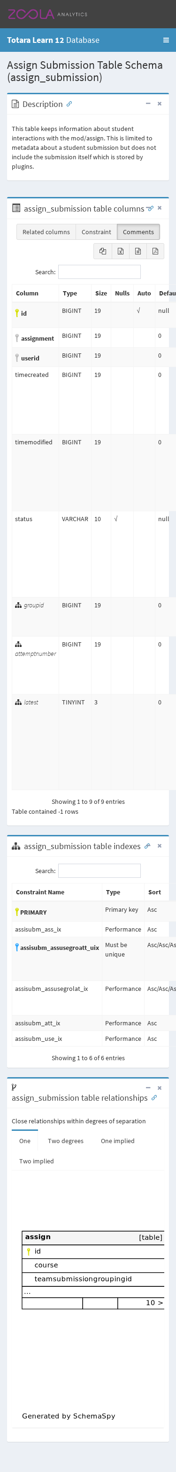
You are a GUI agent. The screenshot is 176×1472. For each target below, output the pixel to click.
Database (53, 39)
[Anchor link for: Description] (67, 103)
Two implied (36, 1161)
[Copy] (102, 251)
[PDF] (155, 251)
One (25, 1141)
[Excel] (121, 251)
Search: (45, 272)
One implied (118, 1141)
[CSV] (138, 251)
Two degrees (66, 1141)
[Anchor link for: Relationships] (152, 1097)
